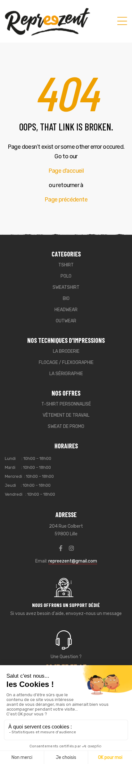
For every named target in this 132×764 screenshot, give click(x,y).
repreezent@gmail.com (72, 561)
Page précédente (66, 199)
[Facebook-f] (61, 548)
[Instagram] (71, 548)
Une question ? (66, 656)
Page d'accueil (66, 170)
